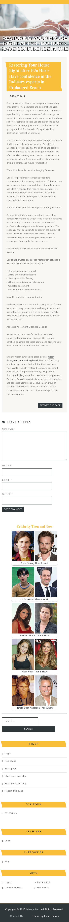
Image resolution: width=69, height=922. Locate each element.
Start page (11, 768)
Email (7, 480)
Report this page (50, 405)
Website (8, 494)
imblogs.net (32, 909)
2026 (7, 840)
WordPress (43, 887)
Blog (7, 861)
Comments (13, 887)
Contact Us (16, 916)
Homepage (10, 761)
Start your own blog (15, 776)
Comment (8, 429)
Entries (43, 882)
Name (6, 465)
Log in (8, 753)
